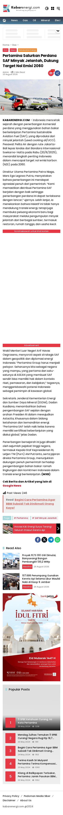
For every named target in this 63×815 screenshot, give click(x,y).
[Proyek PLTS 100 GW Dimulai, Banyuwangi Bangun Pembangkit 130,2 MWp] (11, 561)
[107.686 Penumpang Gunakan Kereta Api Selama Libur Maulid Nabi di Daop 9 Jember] (11, 581)
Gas (6, 50)
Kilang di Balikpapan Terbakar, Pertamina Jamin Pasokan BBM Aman (36, 775)
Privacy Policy (11, 796)
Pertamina (22, 518)
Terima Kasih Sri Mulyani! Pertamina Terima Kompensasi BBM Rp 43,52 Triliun (36, 762)
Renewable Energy (27, 50)
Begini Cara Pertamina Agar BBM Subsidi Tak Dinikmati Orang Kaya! (38, 749)
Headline (27, 566)
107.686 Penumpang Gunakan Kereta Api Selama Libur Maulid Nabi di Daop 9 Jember (41, 579)
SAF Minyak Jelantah (46, 518)
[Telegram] (51, 540)
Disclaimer (9, 800)
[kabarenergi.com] (22, 8)
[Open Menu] (53, 8)
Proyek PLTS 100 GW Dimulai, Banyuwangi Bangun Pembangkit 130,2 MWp (39, 558)
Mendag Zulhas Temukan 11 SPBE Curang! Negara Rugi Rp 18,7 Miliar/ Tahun (37, 736)
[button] (47, 8)
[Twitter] (44, 540)
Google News (12, 486)
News (13, 50)
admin (6, 72)
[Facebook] (38, 540)
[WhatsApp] (57, 540)
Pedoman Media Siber (37, 796)
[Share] (57, 73)
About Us (25, 800)
